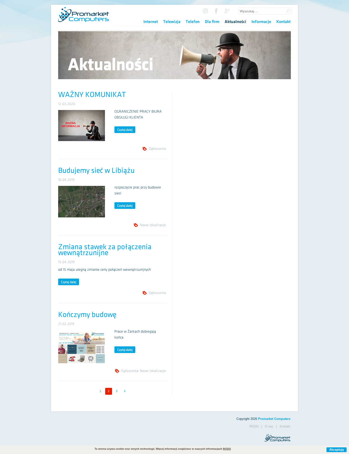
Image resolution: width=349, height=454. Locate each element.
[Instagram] (205, 10)
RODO (254, 426)
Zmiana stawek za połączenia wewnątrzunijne (104, 249)
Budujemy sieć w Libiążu (96, 170)
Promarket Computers (274, 419)
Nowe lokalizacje (153, 225)
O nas (269, 426)
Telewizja (171, 22)
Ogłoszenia (157, 149)
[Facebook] (216, 10)
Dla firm (212, 22)
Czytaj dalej (124, 129)
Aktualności (235, 22)
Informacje (261, 22)
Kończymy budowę (87, 314)
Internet (150, 22)
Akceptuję (336, 449)
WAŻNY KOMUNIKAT (92, 94)
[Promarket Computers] (83, 21)
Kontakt (283, 22)
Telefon (193, 22)
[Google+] (227, 10)
